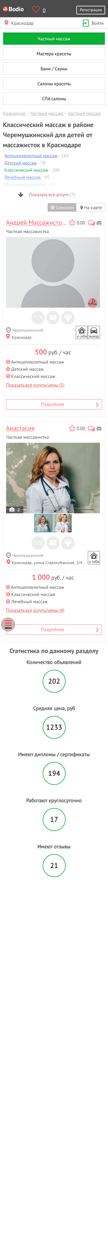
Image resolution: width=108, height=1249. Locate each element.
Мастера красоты (54, 53)
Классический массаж (26, 170)
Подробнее (52, 404)
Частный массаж (54, 38)
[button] (62, 523)
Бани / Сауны (54, 68)
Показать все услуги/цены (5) (35, 385)
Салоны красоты (54, 83)
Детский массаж (20, 163)
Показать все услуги (51, 194)
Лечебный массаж (22, 177)
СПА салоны (54, 98)
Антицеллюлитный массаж (31, 155)
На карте (92, 207)
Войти (98, 23)
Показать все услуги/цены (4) (35, 610)
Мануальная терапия (25, 184)
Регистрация (91, 9)
